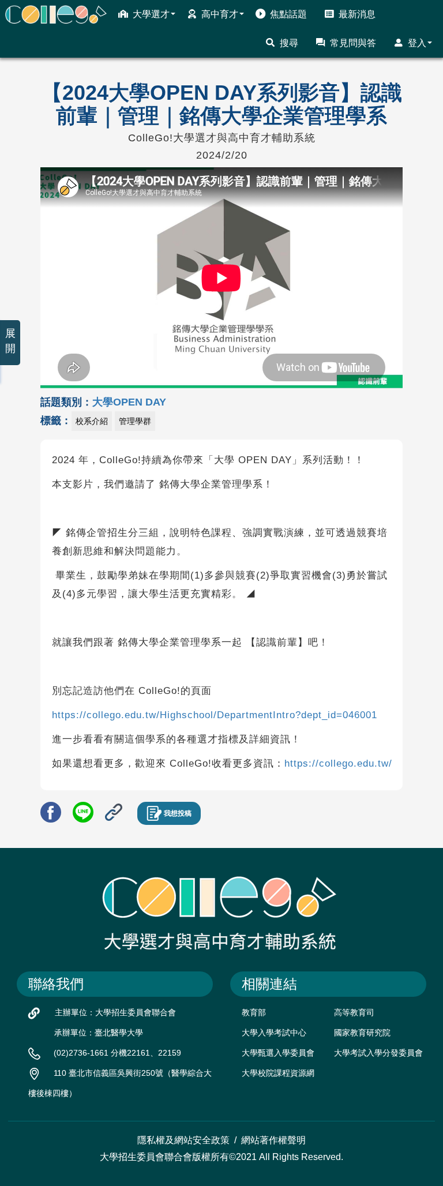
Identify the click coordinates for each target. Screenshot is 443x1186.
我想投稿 (178, 813)
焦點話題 (288, 14)
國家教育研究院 (362, 1032)
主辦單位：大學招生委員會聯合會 (115, 1012)
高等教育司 (354, 1012)
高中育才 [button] (219, 14)
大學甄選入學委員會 (278, 1052)
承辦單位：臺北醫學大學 (98, 1032)
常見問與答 (353, 43)
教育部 (254, 1012)
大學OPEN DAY (129, 402)
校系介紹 (92, 421)
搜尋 (289, 43)
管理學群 (135, 421)
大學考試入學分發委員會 (378, 1052)
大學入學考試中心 (274, 1032)
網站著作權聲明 (273, 1140)
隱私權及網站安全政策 (183, 1140)
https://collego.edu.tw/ (338, 763)
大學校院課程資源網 (278, 1073)
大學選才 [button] (151, 14)
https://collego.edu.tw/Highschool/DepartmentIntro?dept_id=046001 (214, 715)
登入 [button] (417, 43)
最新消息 (357, 14)
